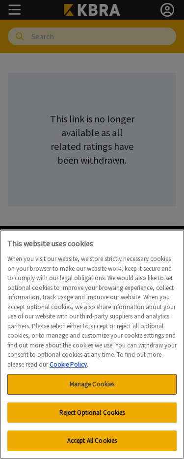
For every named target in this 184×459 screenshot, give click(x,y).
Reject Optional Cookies (92, 412)
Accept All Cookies (92, 440)
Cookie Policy (68, 364)
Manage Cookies (92, 384)
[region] (92, 344)
